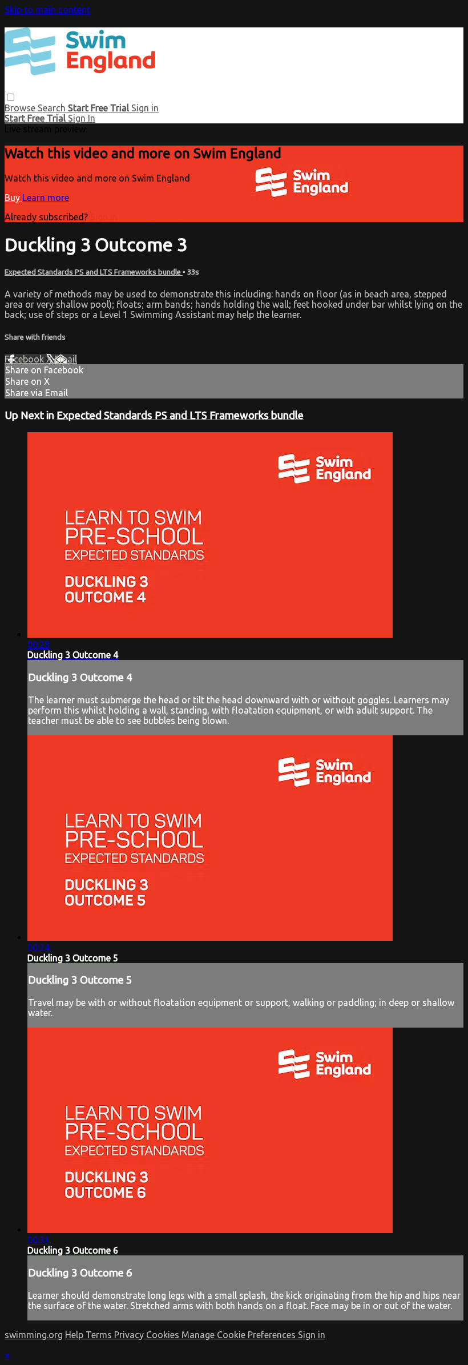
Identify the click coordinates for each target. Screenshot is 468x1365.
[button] (10, 97)
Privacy (130, 1335)
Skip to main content (47, 10)
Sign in (145, 108)
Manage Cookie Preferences (239, 1335)
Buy (13, 197)
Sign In (81, 118)
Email (65, 359)
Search (53, 108)
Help (75, 1335)
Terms (100, 1335)
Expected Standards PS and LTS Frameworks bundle (94, 272)
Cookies (163, 1335)
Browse (21, 108)
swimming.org (34, 1335)
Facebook (25, 359)
